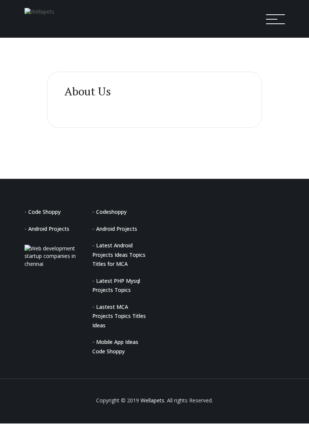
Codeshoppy (111, 211)
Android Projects (48, 228)
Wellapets (152, 400)
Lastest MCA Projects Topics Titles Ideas (119, 316)
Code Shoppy (44, 211)
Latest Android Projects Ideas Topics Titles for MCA (118, 254)
